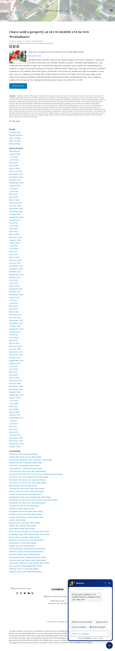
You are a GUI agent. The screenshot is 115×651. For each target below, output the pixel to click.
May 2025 (13, 194)
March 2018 (14, 412)
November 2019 (16, 355)
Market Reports (15, 135)
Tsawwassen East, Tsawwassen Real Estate (85, 113)
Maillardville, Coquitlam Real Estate (82, 107)
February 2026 (15, 171)
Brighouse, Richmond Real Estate (27, 96)
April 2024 (13, 231)
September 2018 (16, 395)
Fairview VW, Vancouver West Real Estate (64, 101)
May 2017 (13, 426)
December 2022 (16, 266)
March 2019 (14, 378)
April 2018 (13, 409)
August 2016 (14, 446)
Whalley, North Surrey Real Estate (23, 569)
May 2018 (13, 406)
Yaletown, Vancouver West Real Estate (26, 117)
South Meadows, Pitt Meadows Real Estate (27, 549)
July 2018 (13, 401)
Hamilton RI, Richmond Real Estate (47, 105)
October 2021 (15, 292)
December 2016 (16, 438)
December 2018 (16, 386)
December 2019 (16, 352)
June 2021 (13, 303)
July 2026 (13, 157)
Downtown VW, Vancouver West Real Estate (27, 483)
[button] (17, 593)
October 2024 (15, 214)
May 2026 (13, 163)
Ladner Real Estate (64, 107)
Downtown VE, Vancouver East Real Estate (85, 99)
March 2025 (14, 200)
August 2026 (14, 154)
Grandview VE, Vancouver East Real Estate (22, 105)
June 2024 (13, 226)
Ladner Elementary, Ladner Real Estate (45, 107)
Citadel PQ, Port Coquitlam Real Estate (25, 463)
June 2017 (13, 424)
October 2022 (15, 272)
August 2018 (14, 398)
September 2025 (16, 183)
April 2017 (13, 429)
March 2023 (14, 257)
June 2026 (13, 160)
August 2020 (14, 332)
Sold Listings (14, 144)
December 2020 (16, 320)
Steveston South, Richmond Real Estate (36, 113)
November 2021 (16, 289)
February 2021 (15, 315)
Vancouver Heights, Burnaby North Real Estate (45, 115)
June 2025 (13, 191)
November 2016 (16, 441)
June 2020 (13, 338)
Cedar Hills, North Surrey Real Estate (50, 96)
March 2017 (14, 432)
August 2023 (14, 243)
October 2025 (15, 180)
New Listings (14, 138)
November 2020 (16, 323)
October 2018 (15, 392)
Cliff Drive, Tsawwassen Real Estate (35, 98)
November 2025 (16, 177)
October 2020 (15, 326)
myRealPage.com (62, 622)
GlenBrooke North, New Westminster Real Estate (35, 43)
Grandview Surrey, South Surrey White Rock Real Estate (82, 103)
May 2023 (13, 251)
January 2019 (15, 383)
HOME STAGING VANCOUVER (68, 105)
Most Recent (14, 151)
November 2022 (16, 269)
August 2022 (14, 277)
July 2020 (13, 335)
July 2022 (13, 280)
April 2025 (13, 197)
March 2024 (14, 234)
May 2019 (13, 372)
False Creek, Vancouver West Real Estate (90, 101)
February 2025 (15, 203)
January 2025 (15, 206)
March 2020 (14, 343)
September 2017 (16, 418)
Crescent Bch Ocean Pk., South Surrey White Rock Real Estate (36, 474)
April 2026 (13, 165)
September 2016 (16, 444)
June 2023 (13, 249)
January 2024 (15, 240)
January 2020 (15, 349)
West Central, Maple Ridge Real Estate (73, 115)
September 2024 (16, 217)
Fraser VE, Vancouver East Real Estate (21, 103)
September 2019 (16, 361)
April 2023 (13, 254)
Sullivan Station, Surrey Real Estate (60, 113)
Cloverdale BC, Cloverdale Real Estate (59, 98)
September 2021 (16, 295)
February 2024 (15, 237)
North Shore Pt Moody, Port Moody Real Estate (56, 109)
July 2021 (13, 300)
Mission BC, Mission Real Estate (22, 526)
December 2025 (16, 174)
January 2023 (15, 263)
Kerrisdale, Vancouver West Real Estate (90, 105)
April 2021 (13, 309)
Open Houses (15, 141)
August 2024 (14, 220)
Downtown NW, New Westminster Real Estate (57, 99)
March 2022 (14, 286)
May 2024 (13, 229)
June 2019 (13, 369)
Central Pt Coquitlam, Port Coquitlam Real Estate (78, 96)
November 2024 (16, 211)
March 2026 (14, 168)
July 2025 (13, 188)
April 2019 (13, 375)
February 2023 (15, 260)
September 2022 (16, 274)
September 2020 (16, 329)
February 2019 (15, 381)
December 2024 (16, 208)
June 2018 (13, 404)
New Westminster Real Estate (31, 109)
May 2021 (13, 306)
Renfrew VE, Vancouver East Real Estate (39, 111)
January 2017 (15, 435)
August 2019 (14, 363)
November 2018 (16, 389)
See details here (34, 56)
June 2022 (13, 283)
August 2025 (14, 186)
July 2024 (13, 223)
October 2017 (15, 415)
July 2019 (13, 366)
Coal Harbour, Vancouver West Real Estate (85, 98)
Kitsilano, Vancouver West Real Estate (21, 107)
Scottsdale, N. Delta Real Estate (63, 111)
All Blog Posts (15, 132)
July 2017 (13, 421)
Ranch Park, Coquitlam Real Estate (24, 537)
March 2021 (14, 312)
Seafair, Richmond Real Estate (83, 111)
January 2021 (15, 317)
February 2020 (15, 346)
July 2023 (13, 246)
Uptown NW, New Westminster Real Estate (27, 560)
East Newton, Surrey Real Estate (40, 101)
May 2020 (13, 340)
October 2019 (15, 358)
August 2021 (14, 297)
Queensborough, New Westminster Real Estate (86, 109)
